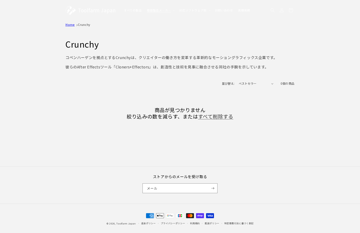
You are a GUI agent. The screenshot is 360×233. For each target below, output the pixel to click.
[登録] (212, 188)
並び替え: (228, 83)
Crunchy (84, 24)
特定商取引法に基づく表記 (239, 223)
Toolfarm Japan (126, 223)
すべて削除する (215, 116)
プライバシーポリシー (173, 223)
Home (70, 24)
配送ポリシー (212, 223)
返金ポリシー (148, 223)
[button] (160, 10)
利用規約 (195, 223)
